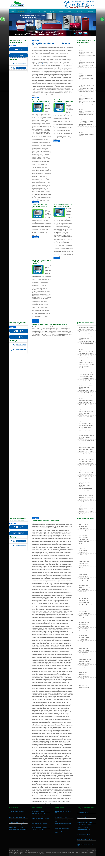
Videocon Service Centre (84, 650)
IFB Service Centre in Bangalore (85, 376)
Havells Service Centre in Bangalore (86, 364)
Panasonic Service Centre (84, 613)
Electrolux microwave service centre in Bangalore (87, 62)
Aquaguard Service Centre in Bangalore (85, 505)
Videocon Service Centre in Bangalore (84, 469)
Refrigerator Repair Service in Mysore (17, 822)
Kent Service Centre (83, 583)
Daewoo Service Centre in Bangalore (86, 343)
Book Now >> (13, 45)
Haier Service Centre (83, 554)
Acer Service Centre (83, 667)
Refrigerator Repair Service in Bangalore (40, 818)
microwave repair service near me (84, 824)
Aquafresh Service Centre (84, 678)
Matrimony (70, 11)
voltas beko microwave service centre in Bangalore (86, 118)
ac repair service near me (82, 812)
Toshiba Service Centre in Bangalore (86, 459)
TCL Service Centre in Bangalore (86, 457)
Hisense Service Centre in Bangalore (86, 369)
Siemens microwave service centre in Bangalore (86, 99)
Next (94, 23)
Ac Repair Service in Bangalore (38, 811)
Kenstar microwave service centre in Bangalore (86, 69)
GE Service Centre (83, 548)
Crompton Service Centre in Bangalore (84, 339)
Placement (61, 11)
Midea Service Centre (83, 600)
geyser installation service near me (84, 839)
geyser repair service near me (83, 837)
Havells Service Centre (83, 556)
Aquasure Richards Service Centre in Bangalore (86, 509)
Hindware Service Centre (84, 559)
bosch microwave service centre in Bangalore (86, 105)
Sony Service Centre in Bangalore (86, 451)
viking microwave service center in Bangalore (86, 72)
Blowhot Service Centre (84, 687)
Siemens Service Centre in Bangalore (87, 447)
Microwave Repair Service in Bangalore (40, 821)
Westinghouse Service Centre (85, 659)
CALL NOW (18, 49)
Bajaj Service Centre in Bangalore (86, 511)
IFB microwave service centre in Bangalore (85, 59)
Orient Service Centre (83, 611)
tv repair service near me (82, 827)
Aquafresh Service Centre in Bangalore (85, 502)
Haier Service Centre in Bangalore (86, 362)
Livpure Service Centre (83, 596)
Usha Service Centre (83, 644)
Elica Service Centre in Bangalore (86, 351)
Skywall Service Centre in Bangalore (86, 449)
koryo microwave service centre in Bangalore (86, 115)
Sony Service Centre (83, 635)
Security (52, 11)
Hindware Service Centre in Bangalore (84, 367)
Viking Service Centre (83, 652)
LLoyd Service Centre (83, 598)
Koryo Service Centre (83, 589)
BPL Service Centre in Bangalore (86, 331)
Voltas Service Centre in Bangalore (86, 474)
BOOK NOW (18, 533)
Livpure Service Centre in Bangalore (86, 406)
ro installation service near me (83, 834)
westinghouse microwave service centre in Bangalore (86, 122)
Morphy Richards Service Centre (85, 604)
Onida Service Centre (83, 609)
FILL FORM (18, 55)
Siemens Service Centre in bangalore (46, 63)
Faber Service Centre (83, 546)
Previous (10, 23)
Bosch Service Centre (83, 524)
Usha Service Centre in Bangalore (86, 461)
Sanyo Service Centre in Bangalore (86, 442)
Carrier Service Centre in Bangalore (86, 333)
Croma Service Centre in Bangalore (86, 336)
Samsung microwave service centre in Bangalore (87, 56)
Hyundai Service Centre (84, 565)
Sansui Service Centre (83, 624)
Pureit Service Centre (83, 617)
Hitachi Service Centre (83, 563)
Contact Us (80, 11)
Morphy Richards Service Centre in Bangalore (86, 417)
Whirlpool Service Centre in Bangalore (84, 482)
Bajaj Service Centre (83, 685)
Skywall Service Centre (83, 633)
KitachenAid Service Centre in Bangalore (85, 397)
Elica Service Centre (83, 543)
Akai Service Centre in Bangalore (86, 497)
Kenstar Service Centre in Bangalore (86, 390)
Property (31, 11)
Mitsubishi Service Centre (84, 602)
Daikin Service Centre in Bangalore (86, 345)
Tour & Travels (42, 11)
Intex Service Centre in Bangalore (86, 382)
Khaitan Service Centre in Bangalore (86, 395)
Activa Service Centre (83, 670)
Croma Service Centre (83, 530)
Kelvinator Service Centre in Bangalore (84, 388)
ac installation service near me (83, 814)
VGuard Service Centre (83, 648)
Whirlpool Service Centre (84, 661)
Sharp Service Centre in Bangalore (86, 445)
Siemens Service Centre (84, 630)
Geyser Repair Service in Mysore (16, 827)
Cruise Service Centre (83, 535)
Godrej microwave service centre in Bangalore (86, 76)
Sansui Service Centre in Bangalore (86, 440)
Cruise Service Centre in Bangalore (86, 341)
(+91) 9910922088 (18, 68)
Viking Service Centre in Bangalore (86, 472)
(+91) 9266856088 (18, 63)
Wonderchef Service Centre (84, 663)
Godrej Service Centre (83, 552)
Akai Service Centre (83, 674)
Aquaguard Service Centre (84, 681)
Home (12, 11)
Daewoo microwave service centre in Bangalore (86, 85)
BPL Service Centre (83, 526)
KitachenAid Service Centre (84, 587)
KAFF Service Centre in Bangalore (86, 385)
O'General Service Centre (84, 607)
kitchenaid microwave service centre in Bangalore (86, 92)
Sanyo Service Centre (83, 626)
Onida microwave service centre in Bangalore (86, 66)
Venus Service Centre (83, 646)
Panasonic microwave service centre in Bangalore (86, 53)
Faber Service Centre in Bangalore (86, 353)
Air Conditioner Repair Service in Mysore (17, 817)
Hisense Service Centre (84, 561)
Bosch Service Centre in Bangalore (86, 329)
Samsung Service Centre (84, 622)
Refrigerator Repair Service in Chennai (63, 823)
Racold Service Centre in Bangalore (86, 435)
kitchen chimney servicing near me (84, 841)
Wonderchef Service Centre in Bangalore (85, 486)
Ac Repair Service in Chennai (61, 815)
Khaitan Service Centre (83, 585)
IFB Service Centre (83, 567)
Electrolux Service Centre (84, 541)
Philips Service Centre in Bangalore (86, 430)
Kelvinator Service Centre (84, 578)
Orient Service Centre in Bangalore (86, 425)
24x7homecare (29, 850)
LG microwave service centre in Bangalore (85, 46)
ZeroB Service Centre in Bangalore (86, 488)
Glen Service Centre (83, 550)
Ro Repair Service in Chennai (61, 817)
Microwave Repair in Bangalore (33, 37)
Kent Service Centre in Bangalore (86, 392)
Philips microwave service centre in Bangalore (86, 125)
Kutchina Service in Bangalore (85, 402)
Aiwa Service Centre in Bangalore (86, 495)
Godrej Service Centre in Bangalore (86, 360)
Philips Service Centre (83, 615)
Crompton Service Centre (84, 533)
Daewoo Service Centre (84, 537)
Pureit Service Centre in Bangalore (86, 433)
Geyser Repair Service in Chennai (62, 828)
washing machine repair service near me (85, 819)
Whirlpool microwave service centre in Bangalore (87, 49)
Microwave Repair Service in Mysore (16, 824)
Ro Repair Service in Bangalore (38, 813)
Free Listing (90, 11)
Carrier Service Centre (83, 528)
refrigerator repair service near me (84, 822)
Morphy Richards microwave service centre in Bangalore (86, 95)
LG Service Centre (82, 593)
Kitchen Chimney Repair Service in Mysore (18, 829)
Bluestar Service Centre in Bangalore (86, 327)
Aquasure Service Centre (84, 683)
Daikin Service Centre (83, 539)
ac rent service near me (82, 817)
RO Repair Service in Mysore (15, 815)
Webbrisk (94, 850)
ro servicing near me (81, 832)
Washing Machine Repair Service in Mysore (18, 819)
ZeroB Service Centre (83, 665)
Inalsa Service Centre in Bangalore (86, 380)
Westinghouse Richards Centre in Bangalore (86, 479)
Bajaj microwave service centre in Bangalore (86, 82)
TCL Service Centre (83, 639)
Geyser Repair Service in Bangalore (39, 827)
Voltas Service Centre (83, 654)
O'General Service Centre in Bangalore (84, 420)
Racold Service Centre (83, 620)
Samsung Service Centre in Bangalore (84, 438)
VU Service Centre (83, 657)
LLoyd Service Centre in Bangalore (86, 409)
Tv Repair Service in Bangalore (38, 816)
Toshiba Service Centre (84, 641)
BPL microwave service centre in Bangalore (85, 108)
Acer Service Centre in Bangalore (86, 490)
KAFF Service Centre (83, 576)
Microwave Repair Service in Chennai (62, 826)
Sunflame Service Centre (84, 637)
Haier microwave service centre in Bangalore (86, 89)
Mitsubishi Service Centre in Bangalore (84, 414)
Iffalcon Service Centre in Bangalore (86, 378)
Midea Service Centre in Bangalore (86, 411)
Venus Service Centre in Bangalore (86, 463)
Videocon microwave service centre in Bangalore (87, 102)
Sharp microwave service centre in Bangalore (86, 79)
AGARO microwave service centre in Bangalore (86, 131)
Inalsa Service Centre (83, 572)
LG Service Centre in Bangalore (85, 404)
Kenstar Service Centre (83, 580)
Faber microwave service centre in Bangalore (86, 128)
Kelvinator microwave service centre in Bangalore (86, 112)
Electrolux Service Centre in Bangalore (84, 348)
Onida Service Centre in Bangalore (86, 423)
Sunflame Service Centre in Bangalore (84, 454)
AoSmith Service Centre (84, 676)
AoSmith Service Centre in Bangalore (86, 499)
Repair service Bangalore (19, 37)
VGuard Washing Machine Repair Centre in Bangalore (86, 466)
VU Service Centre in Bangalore (85, 476)
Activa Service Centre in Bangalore (86, 493)
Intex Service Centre (83, 574)
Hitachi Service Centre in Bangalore (86, 372)
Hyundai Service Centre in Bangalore (86, 374)
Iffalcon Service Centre (83, 570)
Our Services (21, 11)
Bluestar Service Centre (84, 522)
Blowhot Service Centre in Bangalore (86, 513)
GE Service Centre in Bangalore (85, 355)
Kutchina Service (82, 591)
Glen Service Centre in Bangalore (86, 357)
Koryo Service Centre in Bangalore (86, 400)
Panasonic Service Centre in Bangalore (85, 428)
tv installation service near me (83, 829)
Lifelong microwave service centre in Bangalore (86, 135)
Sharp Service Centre (83, 628)
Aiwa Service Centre (83, 672)
